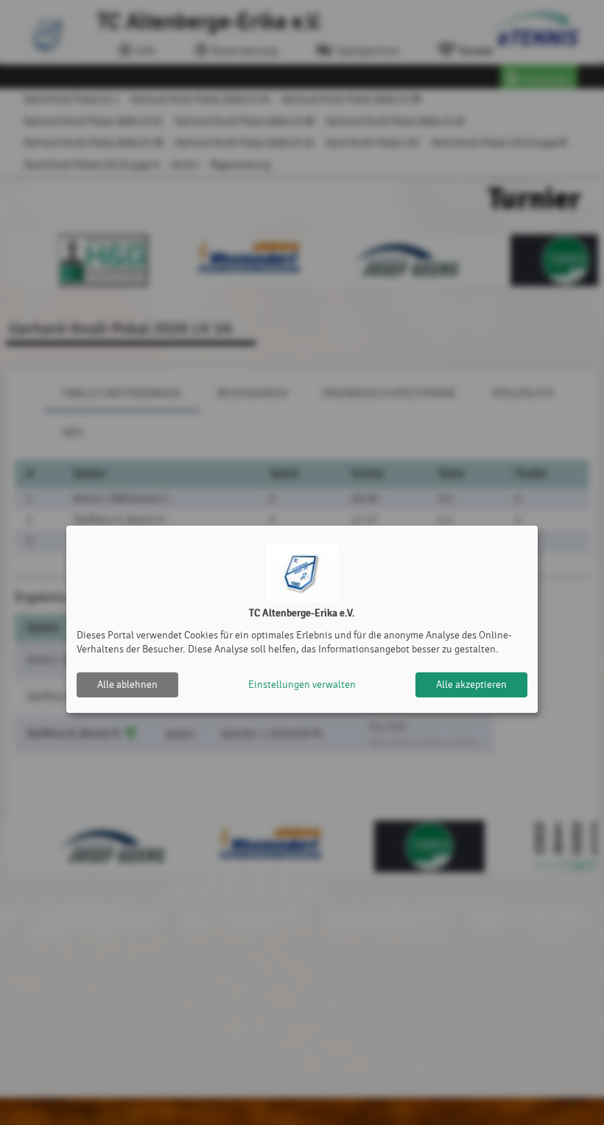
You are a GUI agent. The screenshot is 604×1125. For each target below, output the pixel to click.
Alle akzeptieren (471, 684)
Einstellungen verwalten (302, 684)
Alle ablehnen (127, 684)
